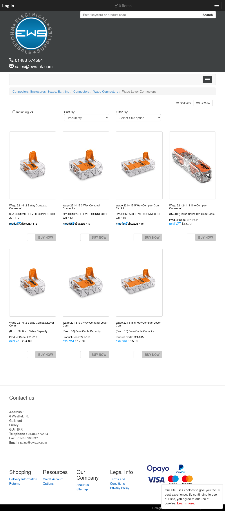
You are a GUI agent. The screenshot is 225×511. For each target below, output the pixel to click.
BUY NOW (45, 237)
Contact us (21, 397)
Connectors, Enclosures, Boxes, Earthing (41, 91)
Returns (14, 483)
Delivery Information (23, 479)
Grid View (185, 103)
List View (204, 103)
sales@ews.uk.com (33, 442)
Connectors (81, 91)
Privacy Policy (119, 488)
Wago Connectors (105, 91)
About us (82, 485)
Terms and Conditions (117, 481)
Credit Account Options (53, 481)
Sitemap (82, 489)
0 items (125, 5)
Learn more (185, 503)
